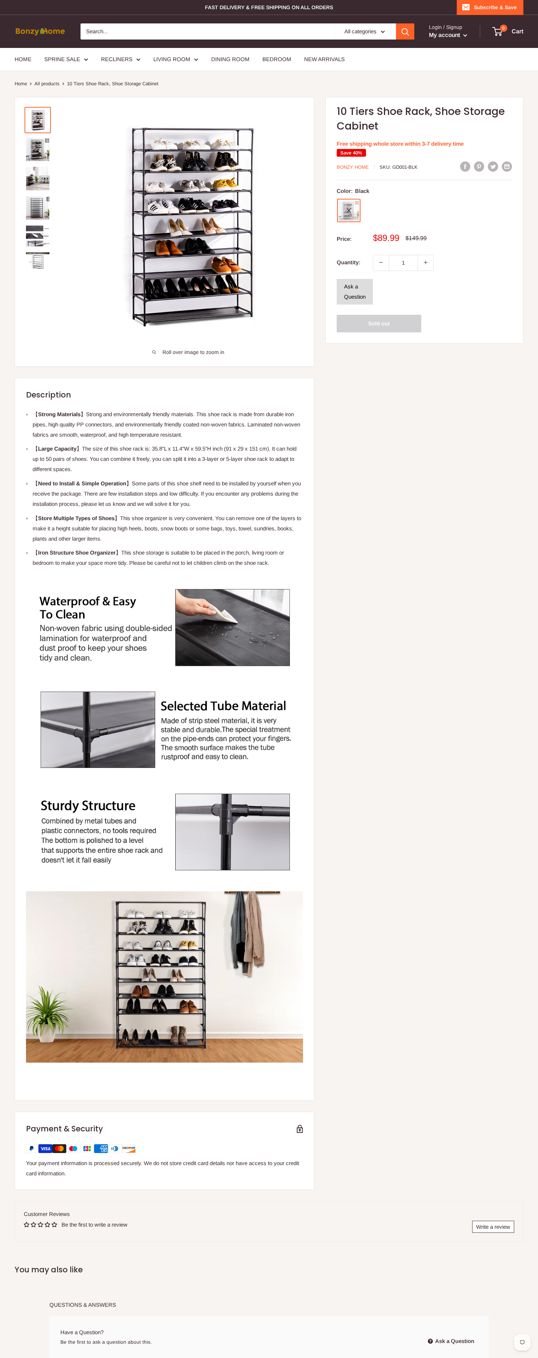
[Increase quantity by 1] (425, 262)
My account (445, 35)
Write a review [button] (493, 1227)
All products (47, 83)
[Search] (405, 31)
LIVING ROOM (171, 59)
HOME (23, 59)
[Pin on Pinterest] (479, 166)
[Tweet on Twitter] (493, 166)
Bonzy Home (353, 167)
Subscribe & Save (495, 7)
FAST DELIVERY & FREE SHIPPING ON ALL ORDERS (269, 7)
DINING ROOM (230, 59)
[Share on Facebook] (465, 166)
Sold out (379, 323)
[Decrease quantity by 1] (381, 262)
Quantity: (348, 262)
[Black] (348, 210)
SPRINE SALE (62, 59)
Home (21, 83)
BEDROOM (276, 59)
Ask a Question (355, 291)
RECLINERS (116, 59)
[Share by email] (507, 166)
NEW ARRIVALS (324, 59)
